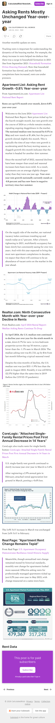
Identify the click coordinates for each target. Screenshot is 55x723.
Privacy (29, 701)
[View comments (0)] (14, 36)
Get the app (40, 710)
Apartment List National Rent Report (23, 95)
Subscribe (39, 4)
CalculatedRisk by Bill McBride (22, 27)
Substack (14, 717)
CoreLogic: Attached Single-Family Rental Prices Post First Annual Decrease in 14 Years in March (27, 453)
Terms (37, 701)
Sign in (49, 4)
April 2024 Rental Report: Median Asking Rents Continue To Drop (24, 326)
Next (46, 689)
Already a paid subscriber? (27, 677)
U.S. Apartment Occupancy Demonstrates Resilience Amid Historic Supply (25, 551)
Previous (10, 689)
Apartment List (40, 113)
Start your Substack (20, 710)
